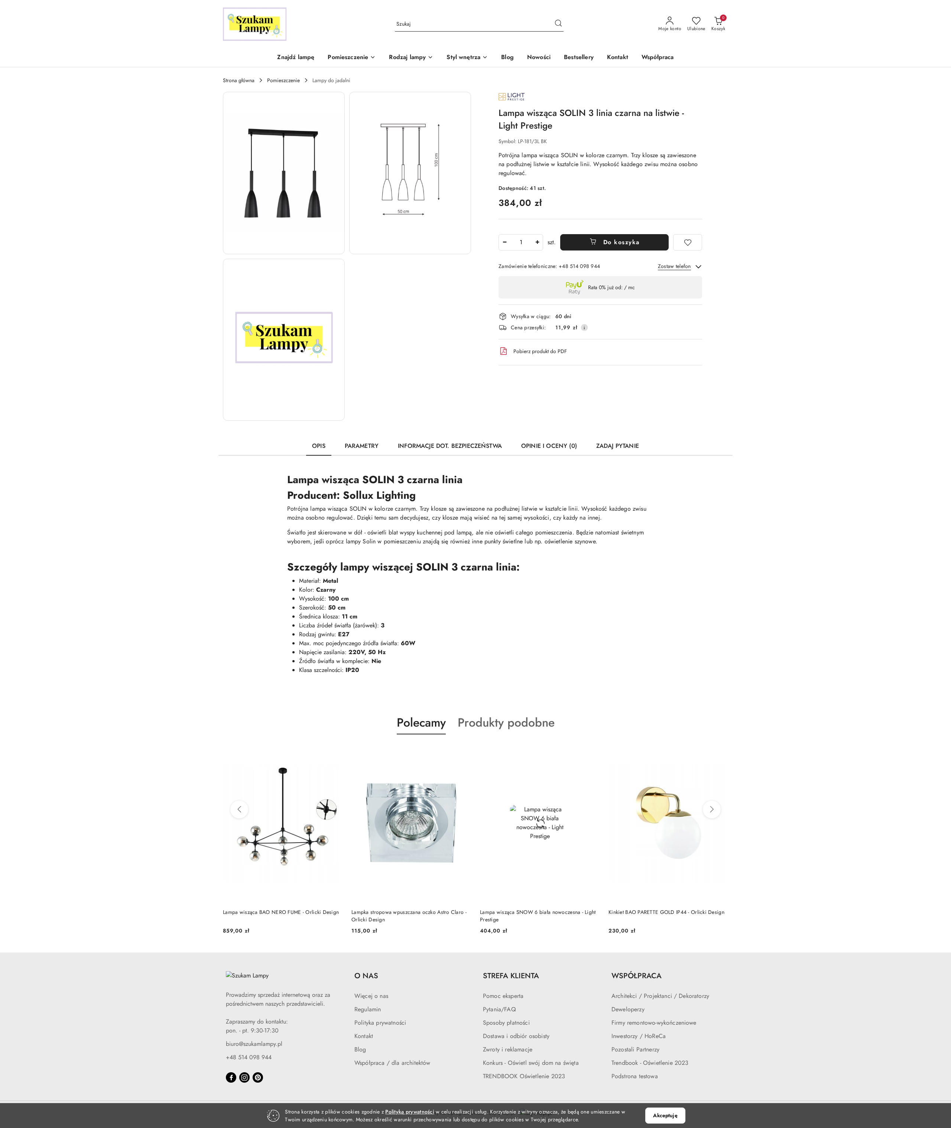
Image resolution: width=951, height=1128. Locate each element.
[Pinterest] (258, 1077)
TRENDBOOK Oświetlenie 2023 (524, 1076)
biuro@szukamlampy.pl (254, 1044)
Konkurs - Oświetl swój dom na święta (531, 1062)
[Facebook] (231, 1077)
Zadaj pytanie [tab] (617, 446)
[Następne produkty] (711, 809)
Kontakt (363, 1036)
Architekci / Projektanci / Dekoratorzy (660, 996)
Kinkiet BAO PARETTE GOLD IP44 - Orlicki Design (666, 912)
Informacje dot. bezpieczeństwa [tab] (450, 446)
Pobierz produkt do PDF (540, 351)
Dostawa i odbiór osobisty (516, 1036)
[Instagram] (244, 1077)
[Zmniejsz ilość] (504, 242)
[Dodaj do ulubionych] (687, 242)
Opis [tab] (318, 446)
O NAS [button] (366, 975)
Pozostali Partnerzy (635, 1049)
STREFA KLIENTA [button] (511, 975)
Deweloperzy (628, 1009)
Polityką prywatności (409, 1111)
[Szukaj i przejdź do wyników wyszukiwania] (558, 24)
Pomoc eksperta (503, 996)
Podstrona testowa (634, 1076)
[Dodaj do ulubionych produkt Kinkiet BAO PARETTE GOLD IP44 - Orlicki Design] (719, 751)
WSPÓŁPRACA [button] (636, 975)
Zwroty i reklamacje (507, 1049)
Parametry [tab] (362, 446)
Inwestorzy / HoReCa (638, 1036)
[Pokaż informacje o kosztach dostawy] (584, 327)
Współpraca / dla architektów (392, 1062)
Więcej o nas (371, 996)
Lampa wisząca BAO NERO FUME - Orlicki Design (281, 912)
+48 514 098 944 (249, 1057)
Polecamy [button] (421, 722)
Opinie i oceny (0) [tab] (549, 446)
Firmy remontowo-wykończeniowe (654, 1022)
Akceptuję (665, 1115)
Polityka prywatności (380, 1022)
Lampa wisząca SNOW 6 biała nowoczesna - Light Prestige (538, 915)
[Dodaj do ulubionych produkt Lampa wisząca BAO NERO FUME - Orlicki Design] (334, 751)
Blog (360, 1049)
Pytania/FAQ (499, 1009)
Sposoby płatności (506, 1022)
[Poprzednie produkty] (239, 809)
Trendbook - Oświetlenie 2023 (649, 1062)
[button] (352, 57)
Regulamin (367, 1009)
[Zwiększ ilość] (537, 242)
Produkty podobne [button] (506, 722)
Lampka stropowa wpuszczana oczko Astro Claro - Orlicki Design (409, 915)
